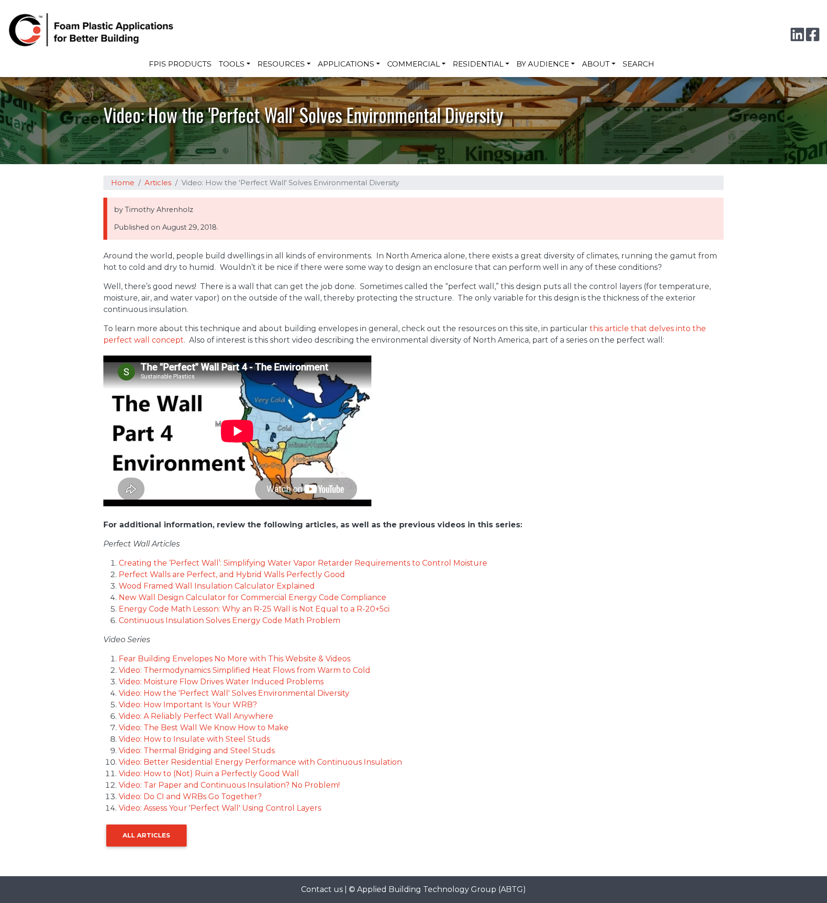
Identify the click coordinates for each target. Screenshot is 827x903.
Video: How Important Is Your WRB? (188, 704)
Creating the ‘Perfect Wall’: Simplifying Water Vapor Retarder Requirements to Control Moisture (303, 563)
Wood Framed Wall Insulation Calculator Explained (217, 586)
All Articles (146, 835)
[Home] (96, 29)
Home (122, 182)
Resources (281, 63)
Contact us (322, 889)
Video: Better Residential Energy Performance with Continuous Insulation (260, 762)
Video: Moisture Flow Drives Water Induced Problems (221, 681)
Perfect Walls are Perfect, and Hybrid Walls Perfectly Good (232, 574)
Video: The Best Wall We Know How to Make (204, 727)
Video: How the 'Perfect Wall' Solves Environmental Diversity (234, 693)
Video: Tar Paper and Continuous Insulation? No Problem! (229, 785)
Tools (232, 63)
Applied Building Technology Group (426, 889)
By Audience (542, 63)
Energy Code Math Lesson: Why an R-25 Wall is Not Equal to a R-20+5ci (254, 608)
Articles (158, 182)
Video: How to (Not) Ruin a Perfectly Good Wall (209, 773)
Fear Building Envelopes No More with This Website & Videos (234, 658)
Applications (346, 63)
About (596, 63)
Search (638, 63)
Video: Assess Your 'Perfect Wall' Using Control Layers (220, 808)
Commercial (413, 63)
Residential (478, 63)
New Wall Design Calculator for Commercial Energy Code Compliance (252, 597)
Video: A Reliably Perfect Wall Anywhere (196, 716)
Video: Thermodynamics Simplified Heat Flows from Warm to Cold (244, 670)
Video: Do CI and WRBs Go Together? (190, 796)
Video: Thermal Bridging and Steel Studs (197, 750)
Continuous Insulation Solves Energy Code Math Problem (229, 620)
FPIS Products (180, 63)
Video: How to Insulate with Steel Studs (194, 739)
